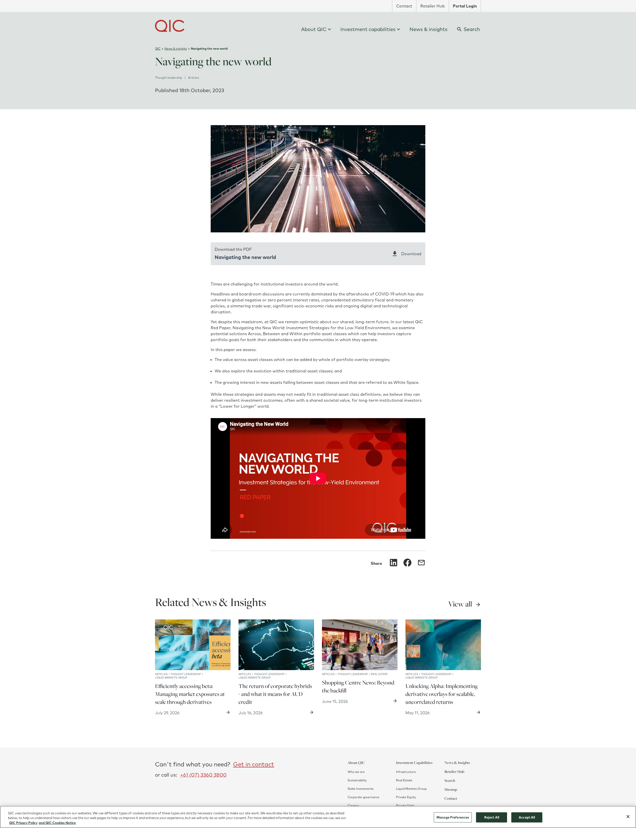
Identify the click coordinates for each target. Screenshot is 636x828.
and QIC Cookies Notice (57, 823)
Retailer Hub (432, 5)
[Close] (628, 816)
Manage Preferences (453, 817)
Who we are (356, 772)
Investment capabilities (368, 29)
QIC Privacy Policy (23, 823)
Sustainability (357, 780)
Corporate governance (363, 797)
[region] (318, 817)
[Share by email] (421, 563)
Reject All (491, 817)
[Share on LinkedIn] (394, 563)
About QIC (313, 29)
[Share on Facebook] (407, 563)
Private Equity (406, 797)
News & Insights (457, 762)
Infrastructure (406, 772)
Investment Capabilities (414, 762)
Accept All (527, 817)
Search (449, 780)
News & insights (428, 29)
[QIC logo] (169, 26)
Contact (404, 5)
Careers (353, 805)
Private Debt (405, 805)
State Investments (361, 789)
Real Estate (404, 780)
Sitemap (450, 789)
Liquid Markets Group (411, 789)
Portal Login (465, 5)
